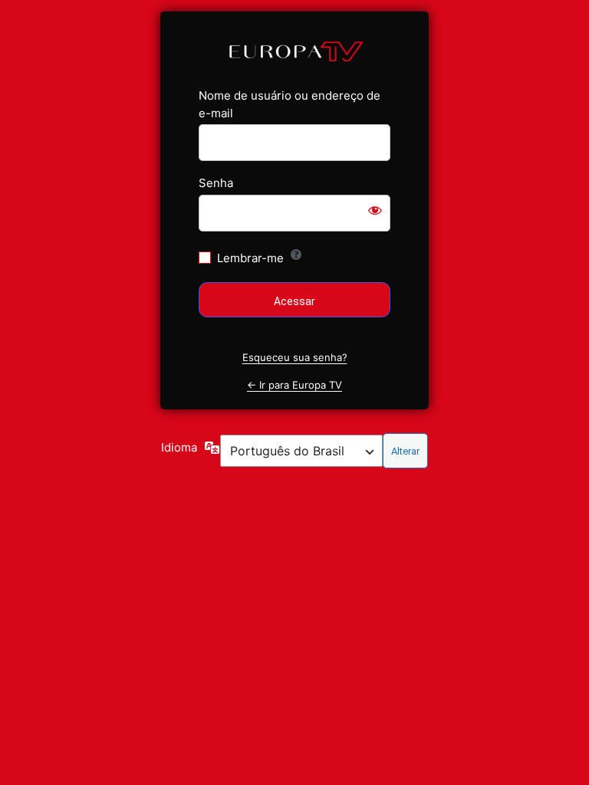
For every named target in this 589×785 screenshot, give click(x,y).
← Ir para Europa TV (294, 385)
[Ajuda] (296, 254)
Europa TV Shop (295, 50)
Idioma (179, 447)
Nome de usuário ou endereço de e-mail (289, 104)
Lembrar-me (250, 258)
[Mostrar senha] (375, 210)
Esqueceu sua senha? (294, 357)
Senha (216, 183)
